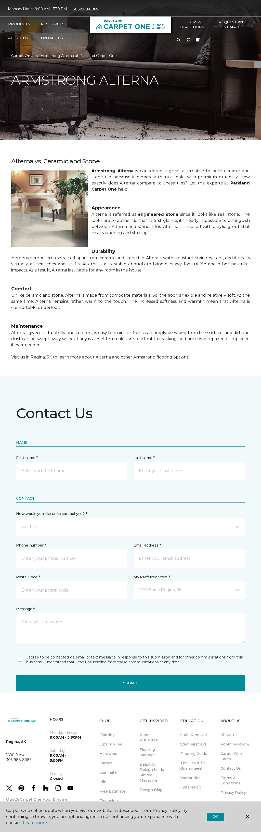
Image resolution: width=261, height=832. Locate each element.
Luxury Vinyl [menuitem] (110, 744)
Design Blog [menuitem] (151, 789)
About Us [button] (18, 38)
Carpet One (22, 55)
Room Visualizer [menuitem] (149, 737)
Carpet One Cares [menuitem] (231, 756)
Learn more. (35, 822)
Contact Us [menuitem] (50, 38)
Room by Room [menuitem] (234, 744)
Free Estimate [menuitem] (112, 791)
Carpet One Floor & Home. (44, 799)
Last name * (144, 458)
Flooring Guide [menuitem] (193, 753)
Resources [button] (52, 24)
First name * (27, 458)
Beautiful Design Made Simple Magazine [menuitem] (152, 772)
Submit (130, 683)
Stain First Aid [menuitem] (193, 744)
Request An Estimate (231, 24)
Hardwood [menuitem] (109, 753)
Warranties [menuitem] (190, 778)
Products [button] (19, 24)
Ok (215, 816)
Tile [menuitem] (102, 782)
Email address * (147, 545)
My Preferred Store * (152, 577)
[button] (179, 40)
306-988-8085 (85, 9)
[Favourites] (188, 40)
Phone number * (31, 545)
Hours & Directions (192, 24)
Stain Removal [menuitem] (193, 735)
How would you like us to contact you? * (51, 513)
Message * (25, 609)
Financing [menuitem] (108, 800)
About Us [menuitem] (229, 735)
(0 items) (198, 40)
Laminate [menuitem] (108, 772)
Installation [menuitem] (190, 787)
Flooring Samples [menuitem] (147, 752)
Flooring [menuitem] (107, 735)
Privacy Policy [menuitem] (233, 792)
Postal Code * (28, 577)
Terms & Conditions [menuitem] (230, 780)
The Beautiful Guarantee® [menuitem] (192, 766)
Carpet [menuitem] (105, 763)
